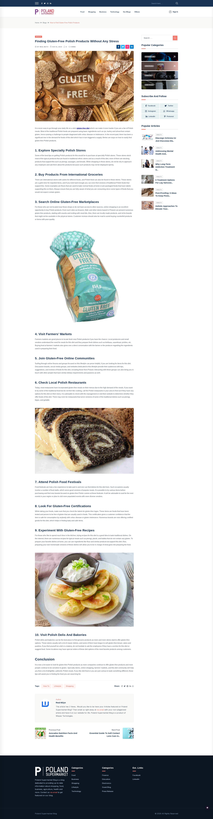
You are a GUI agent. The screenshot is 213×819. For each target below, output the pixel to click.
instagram (152, 111)
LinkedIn (152, 116)
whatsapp (170, 111)
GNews (137, 12)
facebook (151, 106)
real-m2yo (44, 47)
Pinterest (170, 116)
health (159, 134)
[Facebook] (122, 686)
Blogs (45, 23)
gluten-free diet (83, 128)
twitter (170, 106)
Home (37, 23)
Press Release (107, 791)
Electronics (106, 783)
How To (46, 686)
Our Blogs (127, 12)
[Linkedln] (130, 686)
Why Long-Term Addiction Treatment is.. (165, 167)
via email (100, 710)
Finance (105, 775)
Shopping (92, 12)
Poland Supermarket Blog (46, 813)
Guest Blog (106, 787)
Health (38, 36)
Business (102, 12)
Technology (114, 12)
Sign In (175, 12)
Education (106, 779)
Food (82, 12)
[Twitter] (124, 686)
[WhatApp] (133, 686)
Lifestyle (57, 686)
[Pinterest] (127, 686)
